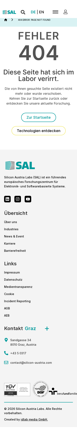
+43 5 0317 (18, 353)
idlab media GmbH (34, 419)
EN (41, 12)
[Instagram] (17, 199)
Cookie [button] (9, 294)
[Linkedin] (7, 199)
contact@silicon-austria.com (31, 362)
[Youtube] (28, 199)
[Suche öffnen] (23, 12)
